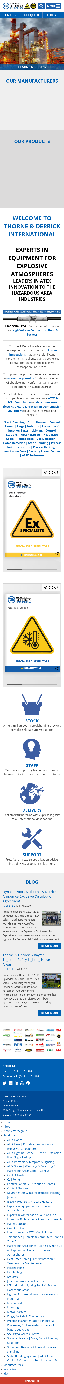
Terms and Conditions (15, 1096)
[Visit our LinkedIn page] (16, 1083)
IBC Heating (14, 1272)
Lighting (37, 430)
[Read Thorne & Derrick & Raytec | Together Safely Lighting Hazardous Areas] (51, 981)
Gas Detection (46, 439)
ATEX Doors (14, 1140)
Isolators (33, 426)
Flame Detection (14, 443)
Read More (50, 946)
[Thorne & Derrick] (20, 6)
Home (7, 1122)
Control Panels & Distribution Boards (31, 1184)
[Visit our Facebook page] (10, 1083)
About (7, 1126)
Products (9, 1135)
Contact (53, 15)
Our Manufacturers (32, 81)
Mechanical (14, 1303)
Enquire (32, 1380)
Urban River (39, 1110)
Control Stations (17, 1188)
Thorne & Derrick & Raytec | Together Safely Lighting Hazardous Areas (30, 960)
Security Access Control (45, 451)
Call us (10, 15)
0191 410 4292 (23, 1071)
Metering (13, 1307)
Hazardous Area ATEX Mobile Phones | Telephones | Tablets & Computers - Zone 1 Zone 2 (35, 1237)
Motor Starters (30, 435)
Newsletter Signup (15, 1131)
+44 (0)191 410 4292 (26, 1076)
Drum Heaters (37, 422)
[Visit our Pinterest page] (28, 1083)
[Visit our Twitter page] (5, 1083)
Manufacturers (13, 1365)
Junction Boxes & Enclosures (25, 1281)
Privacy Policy (10, 1101)
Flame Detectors (17, 1224)
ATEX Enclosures (33, 455)
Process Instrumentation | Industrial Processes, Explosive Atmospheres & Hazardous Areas (30, 1325)
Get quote (32, 15)
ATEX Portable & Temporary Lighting (30, 1162)
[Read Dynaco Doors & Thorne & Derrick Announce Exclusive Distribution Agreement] (51, 918)
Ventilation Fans (15, 451)
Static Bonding (38, 443)
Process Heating (44, 447)
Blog (32, 882)
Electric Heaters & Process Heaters (29, 1201)
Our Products (32, 141)
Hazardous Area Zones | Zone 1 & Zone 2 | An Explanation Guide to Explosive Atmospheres (34, 1250)
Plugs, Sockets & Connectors (25, 1316)
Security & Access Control (23, 1334)
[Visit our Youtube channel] (22, 1083)
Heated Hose (25, 439)
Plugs (20, 426)
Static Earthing (14, 422)
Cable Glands (15, 1175)
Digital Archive (11, 1105)
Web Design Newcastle (16, 1110)
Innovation (10, 1369)
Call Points (14, 1179)
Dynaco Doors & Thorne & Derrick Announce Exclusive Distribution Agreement (29, 896)
